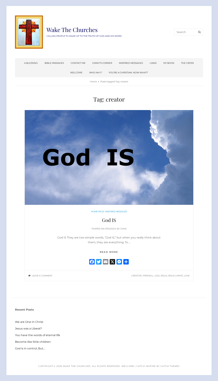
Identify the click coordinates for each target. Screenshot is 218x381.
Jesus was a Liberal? (28, 328)
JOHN (123, 228)
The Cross (187, 63)
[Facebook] (92, 262)
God (157, 275)
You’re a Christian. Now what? (128, 72)
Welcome (76, 72)
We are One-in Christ (29, 322)
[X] (112, 262)
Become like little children (33, 341)
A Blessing (31, 63)
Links (153, 63)
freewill (148, 275)
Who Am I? (95, 72)
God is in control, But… (30, 348)
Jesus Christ (175, 275)
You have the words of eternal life (37, 335)
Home (93, 81)
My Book (168, 63)
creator (136, 275)
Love (187, 275)
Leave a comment (42, 275)
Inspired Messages (131, 63)
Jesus (164, 275)
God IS (109, 220)
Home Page (97, 211)
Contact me (78, 63)
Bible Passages (54, 63)
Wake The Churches (72, 30)
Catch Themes (170, 366)
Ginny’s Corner (102, 63)
